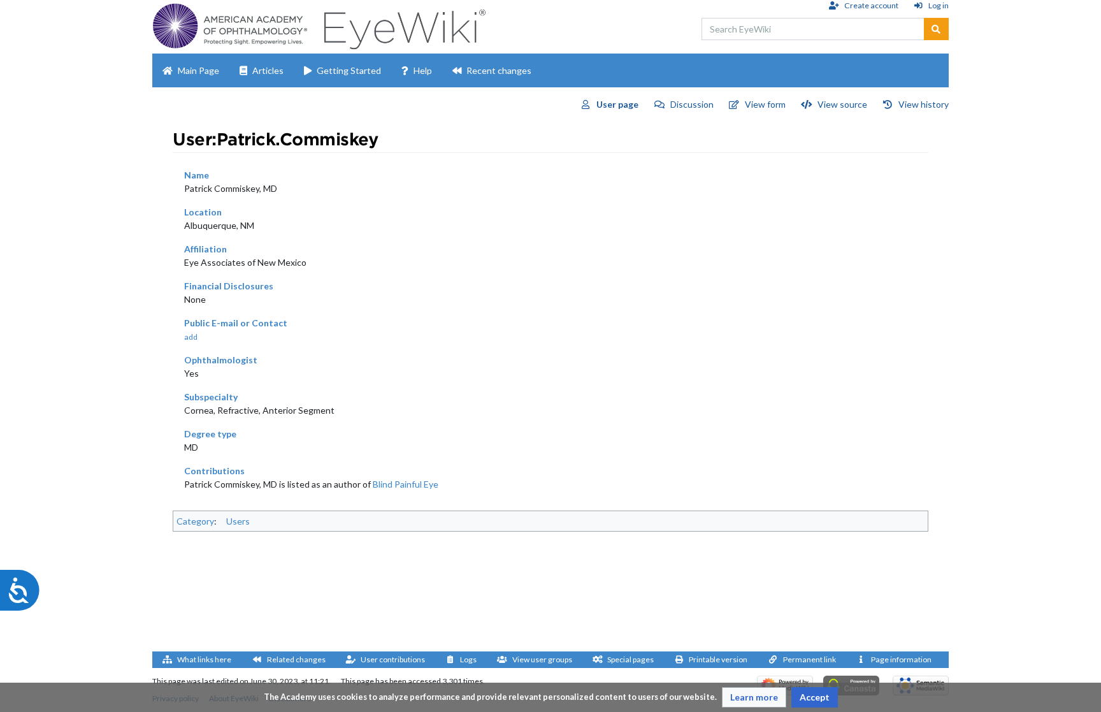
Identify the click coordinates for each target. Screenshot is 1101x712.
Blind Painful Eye (405, 484)
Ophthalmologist (220, 359)
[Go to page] (936, 29)
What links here (204, 659)
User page (617, 104)
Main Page (198, 70)
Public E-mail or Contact (235, 322)
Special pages (630, 659)
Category (195, 521)
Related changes (296, 659)
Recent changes (498, 70)
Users (238, 521)
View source (842, 104)
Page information (901, 659)
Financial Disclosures (228, 285)
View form (765, 104)
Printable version (718, 659)
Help (423, 70)
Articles (268, 70)
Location (203, 212)
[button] (754, 697)
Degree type (210, 433)
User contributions (393, 659)
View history (923, 104)
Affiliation (205, 248)
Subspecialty (211, 396)
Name (196, 175)
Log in (938, 5)
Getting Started (349, 70)
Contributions (214, 470)
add (191, 337)
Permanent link (809, 659)
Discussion (692, 104)
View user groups (542, 659)
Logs (468, 659)
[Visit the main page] (403, 25)
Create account (871, 5)
